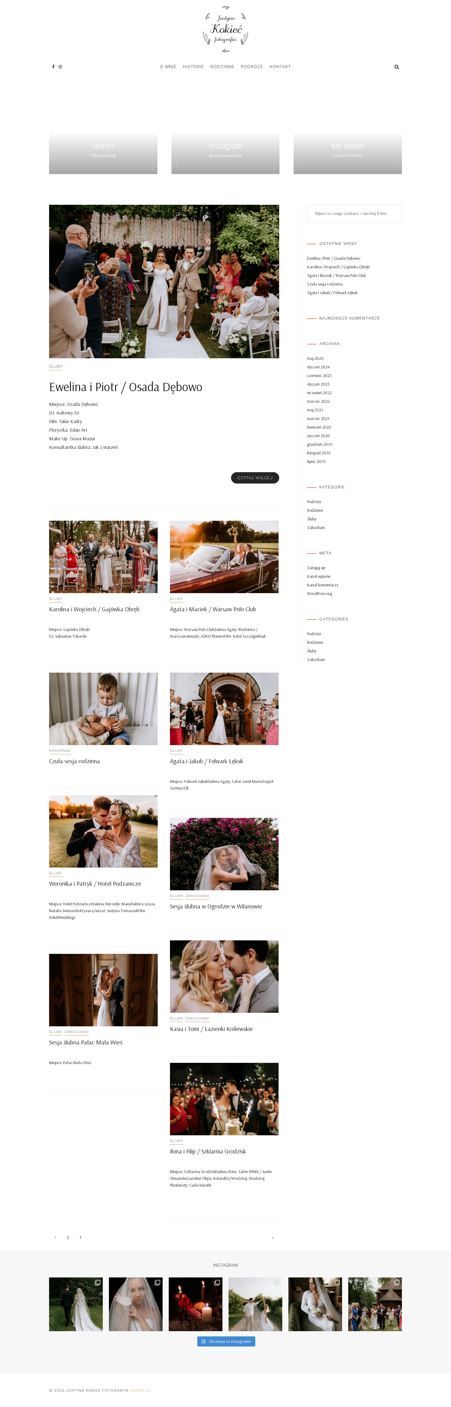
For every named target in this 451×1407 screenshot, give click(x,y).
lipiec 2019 (316, 461)
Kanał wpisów (318, 576)
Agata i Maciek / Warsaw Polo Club (213, 609)
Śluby (56, 366)
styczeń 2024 (318, 367)
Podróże (252, 66)
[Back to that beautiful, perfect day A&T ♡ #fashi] (195, 1304)
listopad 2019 (318, 453)
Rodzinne (222, 66)
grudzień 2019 (319, 444)
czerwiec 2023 (319, 375)
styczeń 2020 (318, 435)
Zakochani (197, 896)
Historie (193, 66)
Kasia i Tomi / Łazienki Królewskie (211, 1028)
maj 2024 (315, 358)
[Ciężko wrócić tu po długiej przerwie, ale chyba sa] (315, 1304)
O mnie (168, 66)
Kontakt (280, 66)
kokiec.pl (140, 1390)
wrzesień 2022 (319, 392)
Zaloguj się (316, 567)
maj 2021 (315, 410)
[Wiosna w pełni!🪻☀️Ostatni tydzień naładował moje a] (375, 1304)
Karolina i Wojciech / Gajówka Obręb (94, 609)
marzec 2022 (318, 401)
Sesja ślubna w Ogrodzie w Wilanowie (216, 906)
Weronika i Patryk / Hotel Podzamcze (95, 883)
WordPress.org (319, 593)
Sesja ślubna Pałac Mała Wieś (85, 1042)
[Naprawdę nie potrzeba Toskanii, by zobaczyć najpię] (255, 1304)
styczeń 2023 (318, 384)
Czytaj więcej (255, 478)
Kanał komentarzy (322, 585)
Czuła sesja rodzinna (74, 761)
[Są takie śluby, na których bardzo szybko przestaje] (76, 1304)
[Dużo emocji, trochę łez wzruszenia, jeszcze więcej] (136, 1304)
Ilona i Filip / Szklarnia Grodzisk (208, 1151)
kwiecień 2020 (319, 427)
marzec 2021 (318, 418)
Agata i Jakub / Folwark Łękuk (206, 761)
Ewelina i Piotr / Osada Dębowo (125, 386)
